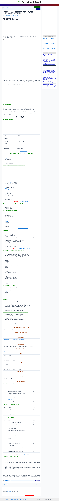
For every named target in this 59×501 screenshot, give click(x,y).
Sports (6, 194)
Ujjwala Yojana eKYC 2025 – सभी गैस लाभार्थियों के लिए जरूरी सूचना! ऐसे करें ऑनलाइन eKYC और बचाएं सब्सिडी (49, 60)
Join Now (37, 480)
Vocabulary (7, 221)
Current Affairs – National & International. (12, 184)
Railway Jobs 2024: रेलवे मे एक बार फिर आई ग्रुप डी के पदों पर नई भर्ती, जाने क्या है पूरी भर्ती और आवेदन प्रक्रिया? (49, 75)
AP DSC (17, 36)
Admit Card (52, 40)
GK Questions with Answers (23, 201)
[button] (54, 5)
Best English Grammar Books (23, 228)
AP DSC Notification (23, 151)
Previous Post (5, 484)
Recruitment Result (31, 2)
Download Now (37, 7)
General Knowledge (8, 155)
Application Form (46, 48)
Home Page (53, 48)
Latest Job (45, 38)
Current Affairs (53, 43)
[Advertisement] (29, 499)
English (27, 232)
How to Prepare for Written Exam (24, 248)
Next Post (38, 484)
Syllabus (52, 38)
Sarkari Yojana (45, 43)
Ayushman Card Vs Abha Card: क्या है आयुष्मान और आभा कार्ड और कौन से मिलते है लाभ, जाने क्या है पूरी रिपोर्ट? (49, 78)
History (6, 188)
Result (44, 40)
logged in (9, 491)
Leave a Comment (6, 15)
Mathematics (10, 399)
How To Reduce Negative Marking (23, 454)
